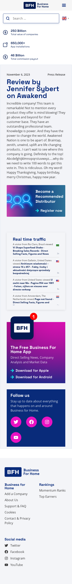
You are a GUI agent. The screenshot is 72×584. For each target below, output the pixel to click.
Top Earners (48, 496)
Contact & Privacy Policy (17, 520)
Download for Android (34, 377)
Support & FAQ (15, 506)
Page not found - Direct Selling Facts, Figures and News (33, 302)
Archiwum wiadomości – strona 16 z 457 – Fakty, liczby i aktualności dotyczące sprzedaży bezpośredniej (31, 268)
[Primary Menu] (64, 5)
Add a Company (16, 494)
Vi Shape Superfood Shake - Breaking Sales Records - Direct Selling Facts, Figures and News (31, 251)
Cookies (10, 512)
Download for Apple (32, 370)
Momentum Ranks (52, 490)
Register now (51, 210)
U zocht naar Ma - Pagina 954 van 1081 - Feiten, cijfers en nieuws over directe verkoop (33, 284)
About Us (11, 500)
